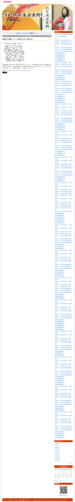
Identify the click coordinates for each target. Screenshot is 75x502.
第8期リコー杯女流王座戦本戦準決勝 (63, 404)
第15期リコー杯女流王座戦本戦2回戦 (63, 173)
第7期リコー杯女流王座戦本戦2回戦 (63, 373)
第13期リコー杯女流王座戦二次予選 (63, 112)
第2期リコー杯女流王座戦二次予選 (63, 233)
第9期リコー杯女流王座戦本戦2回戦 (63, 428)
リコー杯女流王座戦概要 (60, 36)
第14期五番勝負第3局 (60, 155)
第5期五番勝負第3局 (59, 323)
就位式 (56, 38)
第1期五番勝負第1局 (59, 213)
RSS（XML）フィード (61, 480)
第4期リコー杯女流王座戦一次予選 (63, 284)
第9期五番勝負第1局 (59, 431)
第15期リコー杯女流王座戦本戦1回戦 (63, 171)
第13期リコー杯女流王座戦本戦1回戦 (63, 118)
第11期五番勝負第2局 (60, 77)
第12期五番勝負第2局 (60, 96)
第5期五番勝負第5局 (59, 327)
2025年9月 (57, 459)
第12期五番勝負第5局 (60, 102)
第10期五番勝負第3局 (60, 57)
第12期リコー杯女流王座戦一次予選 (63, 81)
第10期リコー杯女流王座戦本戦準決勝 (63, 51)
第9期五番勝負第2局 (59, 433)
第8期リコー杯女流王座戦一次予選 (63, 393)
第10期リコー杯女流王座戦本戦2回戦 (63, 49)
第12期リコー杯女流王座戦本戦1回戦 (63, 88)
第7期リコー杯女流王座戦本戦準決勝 (63, 375)
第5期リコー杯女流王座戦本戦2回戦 (63, 316)
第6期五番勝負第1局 (59, 351)
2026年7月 (57, 445)
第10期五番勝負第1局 (60, 53)
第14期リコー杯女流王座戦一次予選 (63, 138)
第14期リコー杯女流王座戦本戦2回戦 (63, 147)
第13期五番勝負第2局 (60, 125)
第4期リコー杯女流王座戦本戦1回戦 (63, 288)
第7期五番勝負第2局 (23, 70)
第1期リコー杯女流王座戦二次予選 (63, 204)
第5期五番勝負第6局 (59, 329)
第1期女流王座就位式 (60, 222)
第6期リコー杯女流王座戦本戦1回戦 (63, 345)
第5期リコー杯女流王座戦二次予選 (63, 308)
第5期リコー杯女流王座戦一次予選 (63, 307)
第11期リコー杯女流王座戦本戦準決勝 (63, 73)
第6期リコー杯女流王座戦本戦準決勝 (63, 349)
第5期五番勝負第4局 (59, 325)
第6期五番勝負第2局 (59, 353)
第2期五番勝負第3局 (59, 248)
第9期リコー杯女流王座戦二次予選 (63, 420)
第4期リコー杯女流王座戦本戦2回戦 (63, 290)
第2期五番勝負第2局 (59, 246)
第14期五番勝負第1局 (60, 151)
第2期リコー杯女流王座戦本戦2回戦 (63, 240)
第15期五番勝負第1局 (60, 177)
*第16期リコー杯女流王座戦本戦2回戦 (63, 34)
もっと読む (70, 462)
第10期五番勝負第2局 (60, 55)
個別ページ (30, 70)
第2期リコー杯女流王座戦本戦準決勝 (63, 242)
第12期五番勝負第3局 (60, 98)
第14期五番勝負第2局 (60, 153)
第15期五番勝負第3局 (60, 180)
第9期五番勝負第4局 (59, 437)
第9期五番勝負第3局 (59, 435)
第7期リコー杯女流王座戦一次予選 (63, 363)
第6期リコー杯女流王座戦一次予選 (63, 338)
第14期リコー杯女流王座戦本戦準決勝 (63, 149)
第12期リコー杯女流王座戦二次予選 (63, 83)
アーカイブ (58, 441)
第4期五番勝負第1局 (59, 294)
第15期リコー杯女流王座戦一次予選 (63, 164)
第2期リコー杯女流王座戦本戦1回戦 (63, 239)
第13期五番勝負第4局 (60, 129)
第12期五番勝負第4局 (60, 100)
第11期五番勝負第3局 (60, 79)
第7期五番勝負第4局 (59, 382)
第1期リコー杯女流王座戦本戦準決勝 (63, 211)
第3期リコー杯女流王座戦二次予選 (63, 259)
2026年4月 (57, 451)
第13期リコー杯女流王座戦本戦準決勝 (63, 122)
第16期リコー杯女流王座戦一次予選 (63, 189)
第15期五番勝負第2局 (60, 178)
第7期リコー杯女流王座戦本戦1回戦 (63, 371)
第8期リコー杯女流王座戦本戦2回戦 (63, 402)
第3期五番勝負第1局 (59, 270)
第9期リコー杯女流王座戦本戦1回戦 (63, 426)
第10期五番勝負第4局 (60, 58)
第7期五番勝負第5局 (59, 384)
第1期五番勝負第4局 (59, 219)
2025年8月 (57, 460)
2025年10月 (57, 457)
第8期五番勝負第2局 (59, 408)
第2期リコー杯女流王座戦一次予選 (63, 231)
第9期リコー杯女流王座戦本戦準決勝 (63, 430)
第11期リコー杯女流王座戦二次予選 (63, 64)
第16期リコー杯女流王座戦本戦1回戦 (63, 193)
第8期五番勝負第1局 (59, 406)
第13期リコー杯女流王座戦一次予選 (63, 110)
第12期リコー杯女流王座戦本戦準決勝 (63, 92)
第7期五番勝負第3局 (59, 380)
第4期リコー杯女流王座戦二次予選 (63, 286)
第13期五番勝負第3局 (60, 127)
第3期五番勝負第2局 (59, 272)
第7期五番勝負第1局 (59, 376)
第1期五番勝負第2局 (59, 215)
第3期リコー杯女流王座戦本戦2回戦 (63, 266)
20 (66, 475)
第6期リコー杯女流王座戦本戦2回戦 (63, 347)
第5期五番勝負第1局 (59, 319)
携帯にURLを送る (64, 495)
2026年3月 (57, 453)
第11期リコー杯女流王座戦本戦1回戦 (63, 70)
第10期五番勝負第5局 (60, 60)
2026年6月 (57, 447)
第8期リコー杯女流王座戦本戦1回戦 (63, 400)
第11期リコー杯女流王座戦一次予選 (63, 62)
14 (68, 473)
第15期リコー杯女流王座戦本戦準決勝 (63, 175)
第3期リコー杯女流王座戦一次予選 (63, 257)
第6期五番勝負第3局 (59, 355)
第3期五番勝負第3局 (59, 274)
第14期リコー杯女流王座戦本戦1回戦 (63, 145)
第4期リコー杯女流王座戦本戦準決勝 (63, 292)
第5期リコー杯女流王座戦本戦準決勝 (63, 318)
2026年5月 (57, 449)
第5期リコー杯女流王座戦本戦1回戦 (63, 314)
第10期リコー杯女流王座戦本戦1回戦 (63, 47)
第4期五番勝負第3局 (59, 298)
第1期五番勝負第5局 (59, 221)
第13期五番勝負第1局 (60, 123)
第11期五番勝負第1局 (60, 75)
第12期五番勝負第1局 (60, 94)
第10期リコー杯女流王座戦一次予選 (63, 40)
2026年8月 (57, 443)
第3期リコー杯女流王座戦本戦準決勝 (63, 268)
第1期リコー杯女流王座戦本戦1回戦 (63, 206)
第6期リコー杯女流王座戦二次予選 (63, 340)
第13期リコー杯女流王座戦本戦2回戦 (63, 120)
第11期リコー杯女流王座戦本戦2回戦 (63, 71)
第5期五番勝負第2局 (59, 321)
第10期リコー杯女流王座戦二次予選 (63, 42)
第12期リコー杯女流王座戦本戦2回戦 (63, 90)
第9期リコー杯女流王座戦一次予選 (63, 418)
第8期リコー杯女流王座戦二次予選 (63, 395)
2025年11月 (57, 455)
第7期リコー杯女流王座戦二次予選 (63, 365)
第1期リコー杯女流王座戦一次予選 (63, 202)
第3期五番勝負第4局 (59, 276)
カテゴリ (57, 32)
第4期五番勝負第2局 (59, 296)
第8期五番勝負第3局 (59, 410)
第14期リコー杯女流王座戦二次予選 (63, 140)
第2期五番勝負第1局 (59, 244)
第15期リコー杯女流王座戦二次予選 (63, 165)
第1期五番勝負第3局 (59, 217)
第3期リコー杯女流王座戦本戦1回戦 (63, 264)
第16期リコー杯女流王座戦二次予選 (63, 191)
